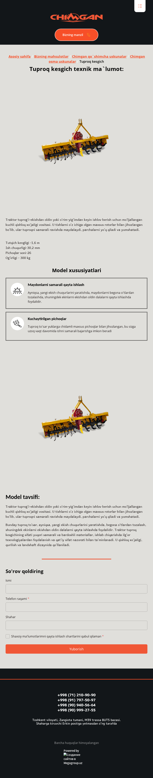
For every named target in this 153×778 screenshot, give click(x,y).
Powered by (71, 751)
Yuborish (76, 649)
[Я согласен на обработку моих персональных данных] (8, 636)
